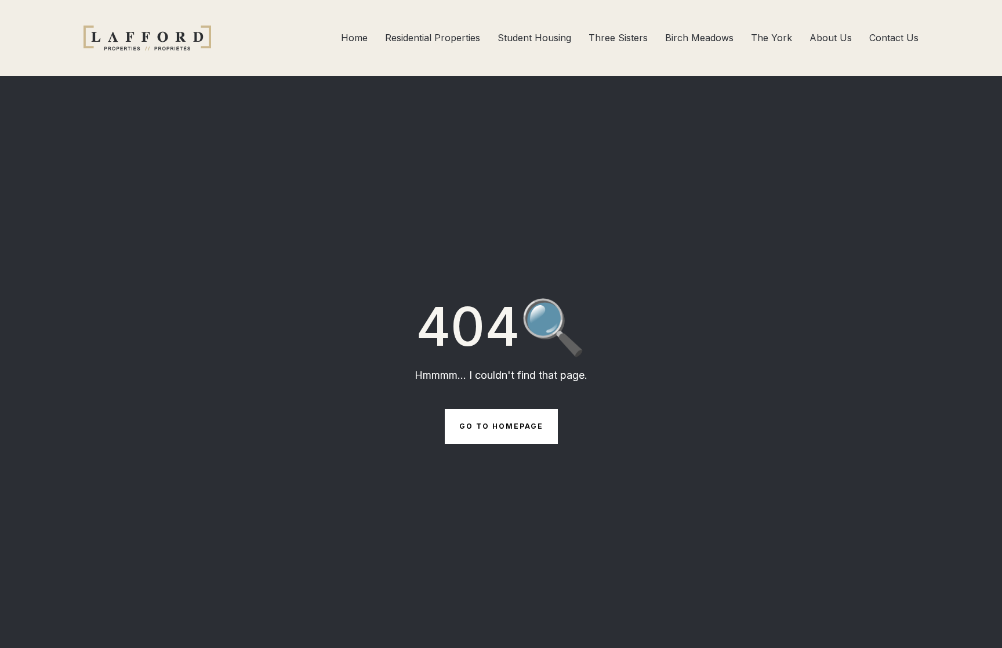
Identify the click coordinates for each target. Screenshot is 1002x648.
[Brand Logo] (147, 38)
